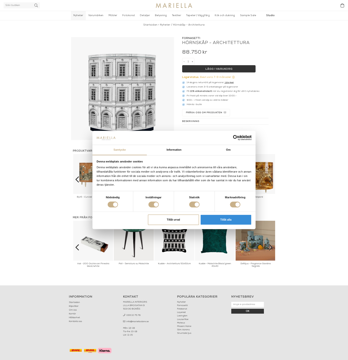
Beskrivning (190, 121)
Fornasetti (182, 305)
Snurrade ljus (184, 333)
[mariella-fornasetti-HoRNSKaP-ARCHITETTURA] (122, 88)
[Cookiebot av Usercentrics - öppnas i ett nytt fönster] (236, 138)
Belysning (161, 15)
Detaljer (145, 15)
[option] (255, 177)
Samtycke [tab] (119, 149)
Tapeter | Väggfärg (198, 15)
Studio (270, 15)
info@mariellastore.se (137, 322)
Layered (181, 312)
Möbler (113, 15)
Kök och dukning (225, 15)
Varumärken (95, 15)
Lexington (182, 316)
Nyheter (78, 15)
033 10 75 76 (133, 315)
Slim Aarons (183, 330)
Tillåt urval (173, 219)
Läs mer (229, 82)
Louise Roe (182, 319)
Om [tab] (228, 149)
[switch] (153, 205)
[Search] (36, 5)
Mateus (181, 323)
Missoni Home (184, 326)
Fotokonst (128, 15)
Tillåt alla (225, 219)
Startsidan (150, 25)
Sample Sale (248, 15)
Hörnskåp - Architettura (189, 25)
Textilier (176, 15)
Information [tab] (174, 149)
